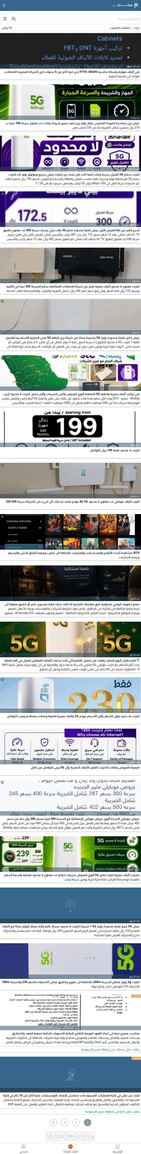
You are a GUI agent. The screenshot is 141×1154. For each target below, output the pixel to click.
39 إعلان (6, 28)
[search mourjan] (14, 19)
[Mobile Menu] (4, 5)
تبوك (136, 28)
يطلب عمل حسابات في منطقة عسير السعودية (110, 1049)
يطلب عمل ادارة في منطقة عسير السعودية (112, 1111)
